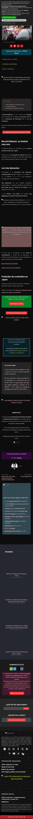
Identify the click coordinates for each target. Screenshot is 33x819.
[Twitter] (22, 749)
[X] (18, 46)
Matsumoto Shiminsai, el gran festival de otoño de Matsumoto (8, 478)
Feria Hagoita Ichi (26, 476)
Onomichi (23, 117)
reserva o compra (13, 348)
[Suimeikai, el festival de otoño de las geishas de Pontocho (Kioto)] (16, 589)
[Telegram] (14, 46)
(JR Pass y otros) (13, 525)
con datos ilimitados (15, 513)
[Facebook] (21, 46)
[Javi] (14, 466)
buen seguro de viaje (22, 382)
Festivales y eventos (6, 59)
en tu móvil (15, 531)
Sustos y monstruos (8, 69)
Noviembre (14, 59)
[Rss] (27, 749)
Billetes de (10, 528)
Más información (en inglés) (10, 263)
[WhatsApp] (11, 46)
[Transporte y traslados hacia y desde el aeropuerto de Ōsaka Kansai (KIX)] (16, 615)
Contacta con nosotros (8, 436)
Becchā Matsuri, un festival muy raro (15, 104)
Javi (20, 466)
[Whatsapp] (9, 749)
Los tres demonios (10, 106)
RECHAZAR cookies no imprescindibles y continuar (14, 20)
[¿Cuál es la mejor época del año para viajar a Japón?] (16, 641)
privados (15, 508)
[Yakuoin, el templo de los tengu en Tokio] (16, 563)
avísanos (19, 458)
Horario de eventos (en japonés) (11, 267)
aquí (22, 511)
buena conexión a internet (16, 384)
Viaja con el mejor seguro (13, 51)
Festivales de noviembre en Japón (14, 108)
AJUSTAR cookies (7, 23)
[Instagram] (13, 749)
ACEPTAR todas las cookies (9, 17)
